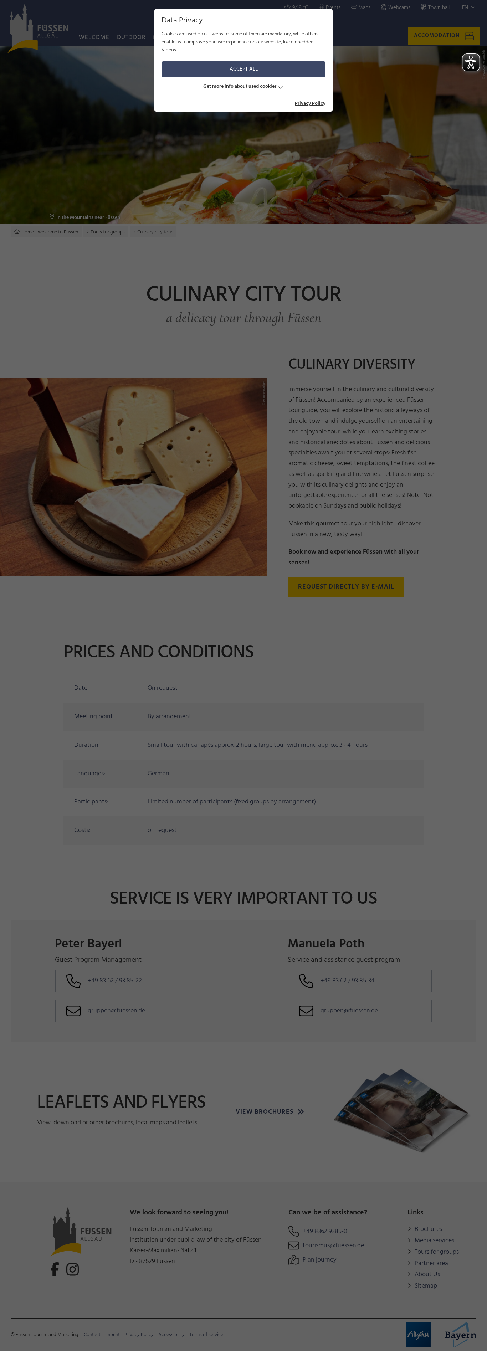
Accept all (244, 69)
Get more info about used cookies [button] (240, 86)
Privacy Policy (310, 104)
